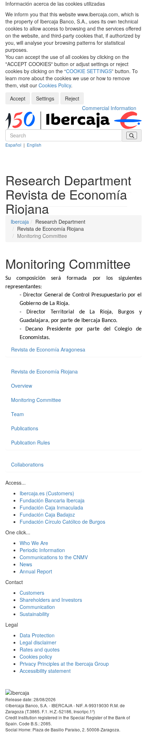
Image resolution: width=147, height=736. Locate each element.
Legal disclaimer (38, 642)
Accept (17, 98)
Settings (45, 98)
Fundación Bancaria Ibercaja (52, 500)
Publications (24, 428)
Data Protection (37, 635)
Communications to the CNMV (54, 557)
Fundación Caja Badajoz (47, 514)
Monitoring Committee (36, 399)
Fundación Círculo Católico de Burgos (62, 521)
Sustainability (34, 613)
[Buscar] (131, 135)
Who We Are (34, 542)
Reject (72, 98)
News (26, 564)
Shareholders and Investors (51, 599)
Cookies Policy (55, 85)
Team (17, 414)
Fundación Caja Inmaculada (51, 507)
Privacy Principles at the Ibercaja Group (64, 663)
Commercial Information (109, 107)
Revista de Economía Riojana (44, 371)
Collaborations (27, 464)
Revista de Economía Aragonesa (48, 349)
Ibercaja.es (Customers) (47, 493)
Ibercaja (20, 221)
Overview (21, 385)
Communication (37, 606)
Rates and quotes (40, 649)
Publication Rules (30, 442)
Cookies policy (36, 656)
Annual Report (36, 571)
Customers (32, 592)
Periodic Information (42, 550)
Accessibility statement (45, 670)
